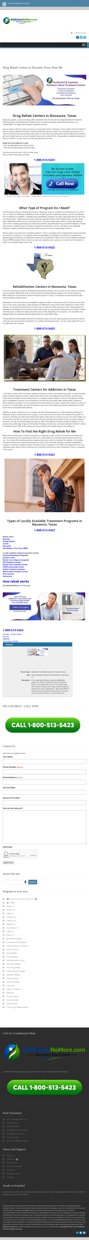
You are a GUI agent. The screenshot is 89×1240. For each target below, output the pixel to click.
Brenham (6, 539)
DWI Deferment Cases (16, 960)
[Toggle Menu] (84, 45)
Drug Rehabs (12, 953)
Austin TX (10, 906)
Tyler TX (10, 931)
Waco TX (10, 935)
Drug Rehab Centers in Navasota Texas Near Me (33, 67)
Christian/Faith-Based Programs (15, 555)
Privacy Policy (12, 1162)
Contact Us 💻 (12, 1159)
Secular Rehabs (13, 1000)
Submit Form (8, 862)
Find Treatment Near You (17, 1119)
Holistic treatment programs (14, 569)
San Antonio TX (13, 928)
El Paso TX (11, 910)
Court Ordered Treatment (17, 946)
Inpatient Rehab (13, 1126)
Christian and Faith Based (17, 942)
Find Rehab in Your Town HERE (15, 548)
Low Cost (10, 985)
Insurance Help (13, 1137)
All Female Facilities (14, 938)
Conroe (6, 543)
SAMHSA (6, 639)
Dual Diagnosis (12, 956)
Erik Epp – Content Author (12, 634)
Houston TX (11, 917)
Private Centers (13, 996)
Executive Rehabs (14, 964)
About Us (10, 1155)
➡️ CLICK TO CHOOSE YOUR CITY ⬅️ (22, 899)
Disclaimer (11, 1170)
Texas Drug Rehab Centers (17, 1007)
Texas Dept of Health (10, 641)
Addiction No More (9, 1227)
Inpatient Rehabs (13, 975)
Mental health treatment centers (15, 571)
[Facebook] (77, 37)
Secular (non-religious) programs (16, 560)
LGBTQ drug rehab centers (13, 567)
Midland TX (11, 924)
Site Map (10, 1177)
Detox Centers (8, 574)
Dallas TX (10, 913)
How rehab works (16, 581)
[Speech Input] (25, 882)
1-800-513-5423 (44, 160)
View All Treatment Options (18, 1141)
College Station (9, 541)
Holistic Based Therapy (16, 971)
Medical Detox (12, 1123)
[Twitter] (81, 37)
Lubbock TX (11, 920)
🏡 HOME (11, 902)
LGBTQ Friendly (13, 982)
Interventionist (12, 978)
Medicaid (10, 993)
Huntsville (7, 546)
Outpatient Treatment (15, 1133)
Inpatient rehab (9, 557)
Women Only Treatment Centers (15, 564)
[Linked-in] (84, 1232)
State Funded (12, 1003)
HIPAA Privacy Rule (14, 1166)
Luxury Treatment (14, 989)
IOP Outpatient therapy (12, 562)
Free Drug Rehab (13, 967)
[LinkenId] (84, 37)
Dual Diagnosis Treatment (17, 1130)
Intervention (7, 576)
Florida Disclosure (14, 1173)
